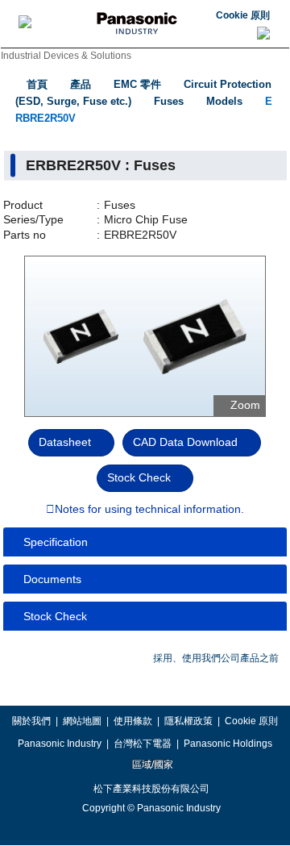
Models (224, 101)
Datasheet (65, 442)
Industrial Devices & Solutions (66, 55)
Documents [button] (52, 579)
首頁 (37, 84)
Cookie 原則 (243, 15)
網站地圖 (82, 721)
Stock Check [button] (55, 616)
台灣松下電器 (143, 743)
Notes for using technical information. (149, 509)
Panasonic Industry (60, 743)
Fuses (169, 101)
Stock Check (139, 477)
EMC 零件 (137, 84)
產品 (80, 84)
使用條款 (133, 721)
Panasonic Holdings (228, 743)
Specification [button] (55, 542)
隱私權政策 (188, 721)
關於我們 (31, 721)
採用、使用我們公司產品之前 (216, 658)
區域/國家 (151, 764)
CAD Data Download (185, 442)
